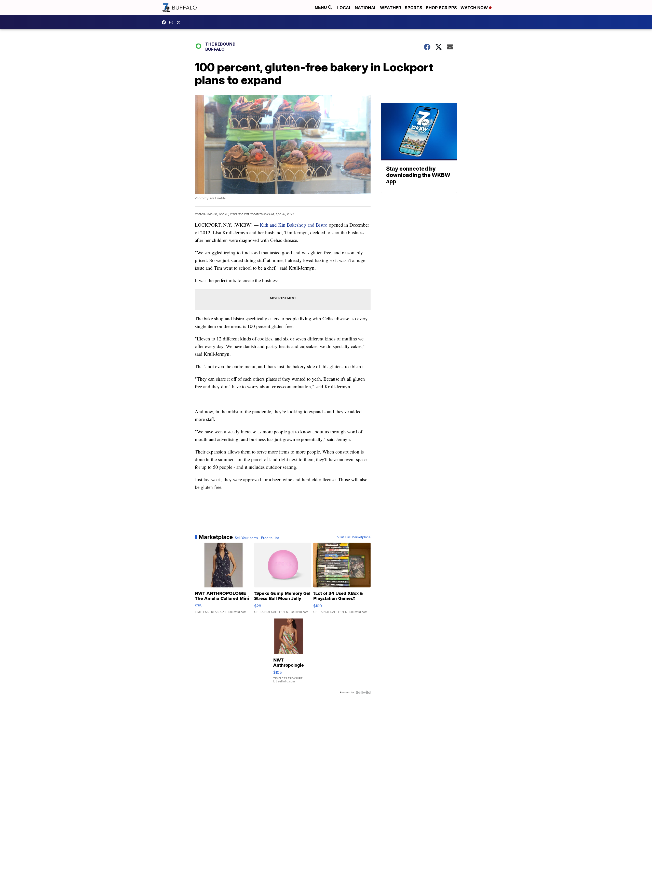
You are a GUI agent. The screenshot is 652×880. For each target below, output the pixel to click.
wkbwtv (165, 22)
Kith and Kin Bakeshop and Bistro (294, 225)
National (365, 7)
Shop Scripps (441, 7)
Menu (321, 7)
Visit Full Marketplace (354, 537)
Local (344, 7)
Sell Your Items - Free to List (257, 538)
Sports (413, 7)
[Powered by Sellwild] (363, 692)
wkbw (172, 22)
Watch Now (474, 7)
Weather (390, 7)
